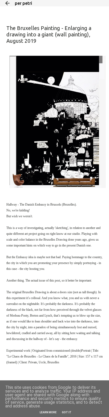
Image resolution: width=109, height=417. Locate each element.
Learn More (48, 412)
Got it (66, 412)
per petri (23, 3)
